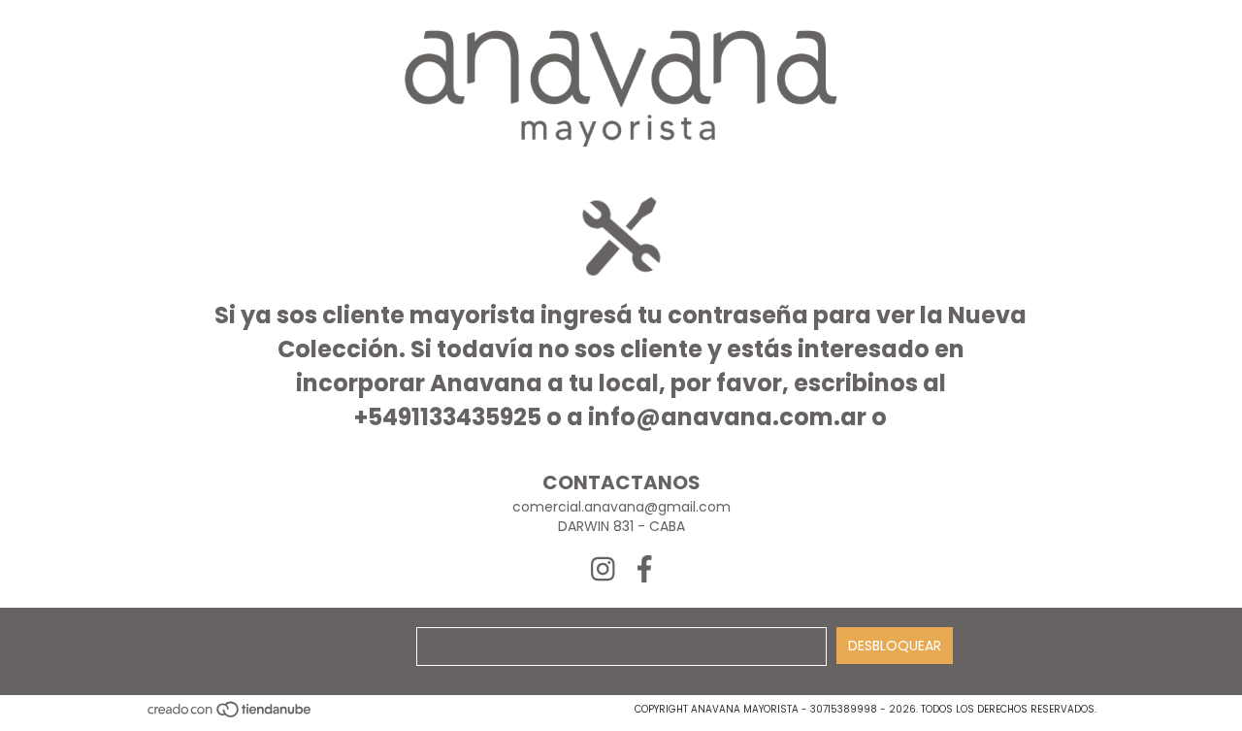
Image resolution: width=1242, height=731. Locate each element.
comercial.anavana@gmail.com (621, 506)
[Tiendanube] (230, 716)
